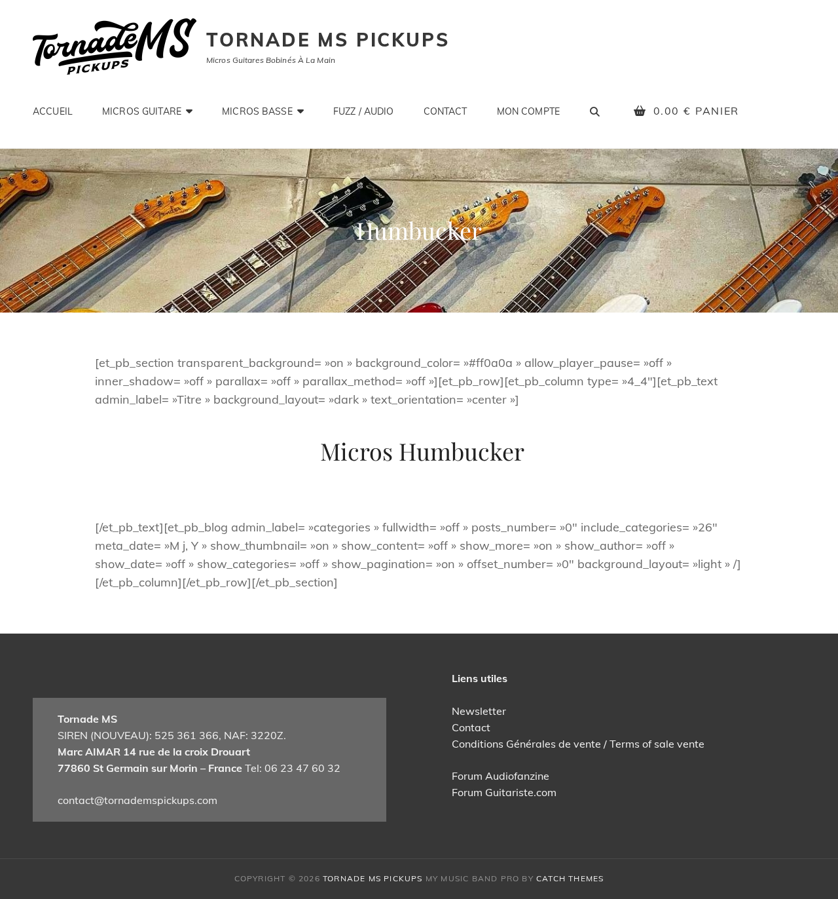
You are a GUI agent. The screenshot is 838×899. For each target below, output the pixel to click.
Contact (445, 111)
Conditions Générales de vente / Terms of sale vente (578, 743)
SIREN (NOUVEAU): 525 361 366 (138, 735)
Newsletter (479, 710)
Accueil (53, 111)
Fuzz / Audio (363, 111)
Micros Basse (257, 111)
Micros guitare (141, 111)
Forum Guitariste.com (504, 792)
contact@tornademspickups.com (137, 800)
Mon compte (528, 111)
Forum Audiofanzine (500, 775)
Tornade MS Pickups (327, 39)
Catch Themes (570, 878)
